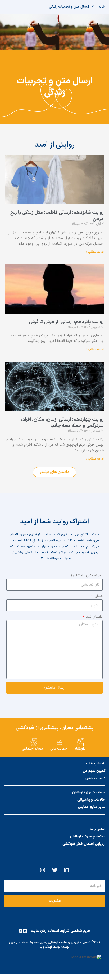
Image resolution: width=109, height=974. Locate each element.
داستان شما (93, 617)
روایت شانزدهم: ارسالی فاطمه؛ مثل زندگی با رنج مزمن (57, 215)
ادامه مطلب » (95, 252)
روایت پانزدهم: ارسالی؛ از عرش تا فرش (66, 322)
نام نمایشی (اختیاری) (87, 575)
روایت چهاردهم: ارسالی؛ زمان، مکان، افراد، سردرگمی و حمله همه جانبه (62, 422)
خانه (101, 7)
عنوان (98, 596)
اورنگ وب (46, 947)
